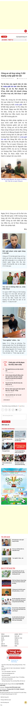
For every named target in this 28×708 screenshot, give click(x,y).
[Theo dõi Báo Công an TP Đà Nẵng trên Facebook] (14, 657)
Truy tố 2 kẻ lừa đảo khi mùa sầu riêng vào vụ (13, 383)
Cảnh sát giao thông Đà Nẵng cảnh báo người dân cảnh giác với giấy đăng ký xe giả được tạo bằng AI (14, 376)
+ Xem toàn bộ (6, 399)
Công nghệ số (4, 645)
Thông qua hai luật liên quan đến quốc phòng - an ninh (18, 590)
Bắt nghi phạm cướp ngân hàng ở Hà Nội (18, 540)
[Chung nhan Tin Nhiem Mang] (14, 661)
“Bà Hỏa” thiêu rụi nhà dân (7, 440)
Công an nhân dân (5, 636)
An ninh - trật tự (7, 40)
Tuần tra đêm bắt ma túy (7, 463)
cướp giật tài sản (9, 86)
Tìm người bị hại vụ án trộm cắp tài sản (14, 369)
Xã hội (2, 638)
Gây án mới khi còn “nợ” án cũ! (13, 395)
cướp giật (18, 104)
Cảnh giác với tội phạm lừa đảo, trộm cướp (16, 363)
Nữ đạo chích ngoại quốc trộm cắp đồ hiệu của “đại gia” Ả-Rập (15, 389)
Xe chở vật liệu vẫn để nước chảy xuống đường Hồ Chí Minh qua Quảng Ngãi (18, 618)
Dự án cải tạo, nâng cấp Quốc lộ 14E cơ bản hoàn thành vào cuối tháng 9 (18, 609)
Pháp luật (17, 636)
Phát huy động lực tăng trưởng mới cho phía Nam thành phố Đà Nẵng (19, 582)
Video (16, 645)
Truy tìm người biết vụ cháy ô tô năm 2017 (20, 451)
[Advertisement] (14, 15)
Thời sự (2, 634)
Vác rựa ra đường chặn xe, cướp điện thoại (18, 549)
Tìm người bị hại (6, 451)
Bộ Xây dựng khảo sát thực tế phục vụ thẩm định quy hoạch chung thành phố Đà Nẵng (18, 600)
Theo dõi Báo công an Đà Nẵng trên (10, 406)
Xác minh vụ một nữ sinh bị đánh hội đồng (20, 463)
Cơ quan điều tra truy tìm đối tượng (19, 440)
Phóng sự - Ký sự (18, 638)
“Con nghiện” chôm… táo (17, 558)
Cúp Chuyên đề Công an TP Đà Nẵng (18, 36)
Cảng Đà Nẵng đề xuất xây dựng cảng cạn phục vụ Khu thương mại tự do (18, 572)
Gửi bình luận (6, 421)
